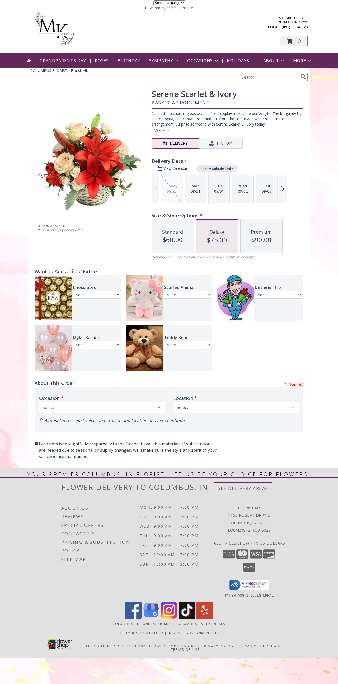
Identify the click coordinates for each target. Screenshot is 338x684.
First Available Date (216, 168)
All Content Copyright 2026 (117, 646)
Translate (185, 7)
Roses (102, 61)
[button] (294, 41)
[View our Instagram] (169, 617)
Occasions (200, 61)
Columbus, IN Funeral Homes (142, 623)
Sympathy (161, 61)
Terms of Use (185, 649)
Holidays (238, 61)
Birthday (129, 61)
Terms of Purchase (260, 646)
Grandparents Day (63, 61)
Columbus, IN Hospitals (201, 623)
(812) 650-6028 (294, 27)
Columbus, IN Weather (140, 632)
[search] (303, 77)
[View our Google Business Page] (151, 617)
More (299, 61)
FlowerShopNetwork (172, 646)
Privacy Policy (217, 646)
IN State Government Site (194, 632)
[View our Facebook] (133, 617)
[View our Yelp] (204, 617)
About (271, 61)
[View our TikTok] (187, 617)
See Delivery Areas (243, 488)
